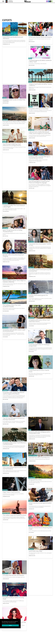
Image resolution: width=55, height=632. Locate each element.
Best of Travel (6, 303)
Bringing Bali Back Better (35, 479)
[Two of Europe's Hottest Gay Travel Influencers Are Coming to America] (14, 136)
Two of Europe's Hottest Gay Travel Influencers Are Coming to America (12, 144)
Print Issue (5, 119)
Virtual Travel (6, 513)
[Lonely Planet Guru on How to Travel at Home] (40, 362)
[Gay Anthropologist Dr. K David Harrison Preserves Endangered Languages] (40, 173)
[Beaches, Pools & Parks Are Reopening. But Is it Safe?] (40, 519)
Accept (10, 625)
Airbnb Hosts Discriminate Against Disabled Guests (40, 503)
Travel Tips (5, 440)
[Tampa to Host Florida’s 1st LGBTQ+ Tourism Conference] (40, 76)
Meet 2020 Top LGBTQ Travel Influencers (39, 457)
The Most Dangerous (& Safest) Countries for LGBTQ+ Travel (40, 61)
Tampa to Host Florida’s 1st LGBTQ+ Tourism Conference (40, 84)
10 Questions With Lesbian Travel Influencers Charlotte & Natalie (14, 443)
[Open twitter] (50, 1)
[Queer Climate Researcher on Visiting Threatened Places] (14, 222)
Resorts (30, 501)
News (30, 35)
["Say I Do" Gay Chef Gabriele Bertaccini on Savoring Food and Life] (14, 410)
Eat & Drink (5, 416)
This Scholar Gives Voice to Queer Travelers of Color (40, 244)
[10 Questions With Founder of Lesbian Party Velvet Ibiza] (14, 92)
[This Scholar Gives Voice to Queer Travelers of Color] (40, 236)
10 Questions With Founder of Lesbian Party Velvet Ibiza (14, 100)
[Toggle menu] (3, 1)
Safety (30, 58)
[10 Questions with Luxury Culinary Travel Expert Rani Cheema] (40, 312)
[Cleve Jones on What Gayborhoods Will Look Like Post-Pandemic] (14, 459)
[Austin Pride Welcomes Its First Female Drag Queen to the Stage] (14, 614)
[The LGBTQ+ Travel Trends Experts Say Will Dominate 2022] (40, 261)
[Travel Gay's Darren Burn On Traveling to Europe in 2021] (40, 336)
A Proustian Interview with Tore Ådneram (13, 575)
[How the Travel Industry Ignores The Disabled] (40, 287)
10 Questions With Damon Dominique (38, 108)
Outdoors (5, 278)
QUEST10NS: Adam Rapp (35, 551)
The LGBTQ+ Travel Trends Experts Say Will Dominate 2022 (40, 270)
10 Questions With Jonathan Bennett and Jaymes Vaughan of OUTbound (13, 393)
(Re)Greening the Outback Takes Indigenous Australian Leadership (14, 281)
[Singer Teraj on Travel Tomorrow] (14, 484)
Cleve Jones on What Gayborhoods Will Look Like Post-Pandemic (14, 468)
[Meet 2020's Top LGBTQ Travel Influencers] (40, 449)
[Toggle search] (47, 1)
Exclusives (5, 252)
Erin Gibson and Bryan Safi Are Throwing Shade (13, 598)
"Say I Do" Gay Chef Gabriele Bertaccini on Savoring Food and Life (13, 418)
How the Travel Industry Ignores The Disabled (38, 296)
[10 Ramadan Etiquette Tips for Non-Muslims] (40, 29)
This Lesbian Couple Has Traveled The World (14, 515)
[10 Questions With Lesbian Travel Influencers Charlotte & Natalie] (14, 435)
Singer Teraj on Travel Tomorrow (11, 492)
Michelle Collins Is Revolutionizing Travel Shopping (13, 255)
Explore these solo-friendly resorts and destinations (13, 37)
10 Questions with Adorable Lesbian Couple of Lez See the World (14, 330)
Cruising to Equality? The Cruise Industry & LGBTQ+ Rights (14, 206)
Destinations (32, 477)
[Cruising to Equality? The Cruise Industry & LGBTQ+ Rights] (14, 197)
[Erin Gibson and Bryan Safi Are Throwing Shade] (14, 589)
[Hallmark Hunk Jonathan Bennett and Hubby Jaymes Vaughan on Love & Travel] (40, 124)
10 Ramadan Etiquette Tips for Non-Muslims (40, 37)
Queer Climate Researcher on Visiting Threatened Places (12, 230)
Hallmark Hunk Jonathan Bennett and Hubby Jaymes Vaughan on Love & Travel (39, 132)
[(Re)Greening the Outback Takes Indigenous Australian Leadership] (14, 272)
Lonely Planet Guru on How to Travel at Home (39, 371)
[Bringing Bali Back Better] (40, 471)
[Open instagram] (52, 1)
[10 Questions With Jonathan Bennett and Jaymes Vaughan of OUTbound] (14, 384)
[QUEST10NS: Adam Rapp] (40, 543)
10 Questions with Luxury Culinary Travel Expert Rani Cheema (39, 320)
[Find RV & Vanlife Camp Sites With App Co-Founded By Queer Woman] (40, 148)
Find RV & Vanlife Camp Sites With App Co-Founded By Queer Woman (39, 157)
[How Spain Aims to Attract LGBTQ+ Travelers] (14, 113)
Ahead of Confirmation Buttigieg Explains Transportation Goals (39, 432)
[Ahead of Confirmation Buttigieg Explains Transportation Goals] (40, 424)
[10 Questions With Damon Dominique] (40, 100)
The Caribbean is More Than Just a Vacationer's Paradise (12, 305)
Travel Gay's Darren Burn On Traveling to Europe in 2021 (39, 345)
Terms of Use (13, 622)
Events (30, 82)
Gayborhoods (6, 465)
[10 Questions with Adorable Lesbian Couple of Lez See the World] (14, 322)
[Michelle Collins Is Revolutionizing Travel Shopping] (14, 246)
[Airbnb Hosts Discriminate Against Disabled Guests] (40, 495)
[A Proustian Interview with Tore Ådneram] (14, 567)
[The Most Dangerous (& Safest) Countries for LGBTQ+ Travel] (40, 52)
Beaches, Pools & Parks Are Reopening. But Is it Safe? (40, 528)
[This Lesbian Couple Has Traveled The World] (14, 507)
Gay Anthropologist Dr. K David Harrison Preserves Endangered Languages (39, 181)
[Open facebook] (49, 1)
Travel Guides (6, 35)
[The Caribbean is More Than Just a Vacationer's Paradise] (14, 297)
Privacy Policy (6, 622)
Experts (4, 97)
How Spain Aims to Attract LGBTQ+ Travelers (14, 121)
